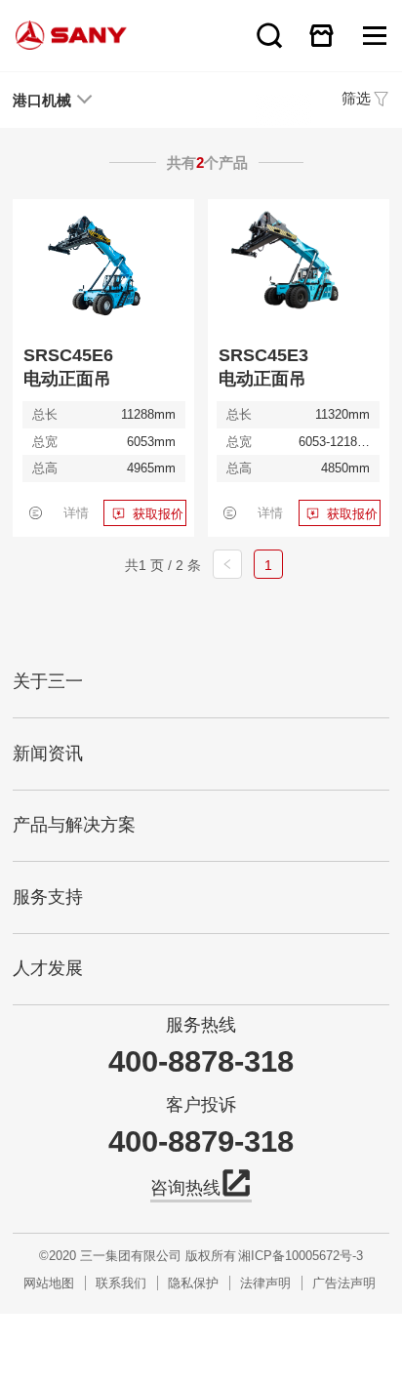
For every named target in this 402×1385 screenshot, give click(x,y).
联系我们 (121, 1283)
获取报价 (158, 514)
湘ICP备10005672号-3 (300, 1255)
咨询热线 (185, 1188)
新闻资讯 (48, 753)
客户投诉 (201, 1105)
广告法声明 (344, 1283)
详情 (76, 513)
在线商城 (321, 35)
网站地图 (48, 1283)
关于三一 (48, 681)
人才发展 (48, 968)
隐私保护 (193, 1283)
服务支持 (48, 897)
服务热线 (201, 1025)
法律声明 (265, 1283)
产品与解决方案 (74, 825)
